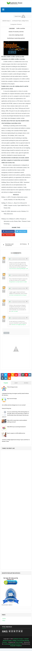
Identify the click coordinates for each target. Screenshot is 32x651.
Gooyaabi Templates (16, 645)
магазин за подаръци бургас (18, 324)
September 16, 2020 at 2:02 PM (19, 318)
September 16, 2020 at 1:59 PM (19, 301)
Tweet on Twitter (22, 231)
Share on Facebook (9, 231)
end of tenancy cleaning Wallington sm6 (18, 268)
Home (4, 618)
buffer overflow (20, 28)
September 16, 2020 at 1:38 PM (19, 259)
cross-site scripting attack (16, 35)
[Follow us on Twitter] (6, 375)
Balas (4, 262)
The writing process (12, 387)
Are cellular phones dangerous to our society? (14, 405)
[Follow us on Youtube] (16, 375)
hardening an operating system (16, 38)
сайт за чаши (14, 311)
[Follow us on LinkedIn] (6, 378)
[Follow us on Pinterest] (26, 375)
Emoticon (6, 333)
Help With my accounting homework (16, 426)
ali (9, 259)
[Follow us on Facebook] (2, 375)
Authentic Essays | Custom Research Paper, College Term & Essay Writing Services (15, 640)
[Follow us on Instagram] (29, 375)
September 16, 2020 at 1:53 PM (19, 288)
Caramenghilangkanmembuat (12, 644)
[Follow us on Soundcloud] (9, 378)
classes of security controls (16, 31)
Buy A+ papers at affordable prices (16, 433)
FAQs (3, 620)
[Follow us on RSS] (12, 375)
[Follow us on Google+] (9, 375)
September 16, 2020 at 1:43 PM (19, 275)
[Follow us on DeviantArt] (23, 375)
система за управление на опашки (17, 295)
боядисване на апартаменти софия (18, 281)
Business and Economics (9, 244)
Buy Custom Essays (12, 398)
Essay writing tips (6, 408)
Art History (23, 244)
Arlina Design (19, 642)
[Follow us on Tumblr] (2, 378)
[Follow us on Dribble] (19, 375)
